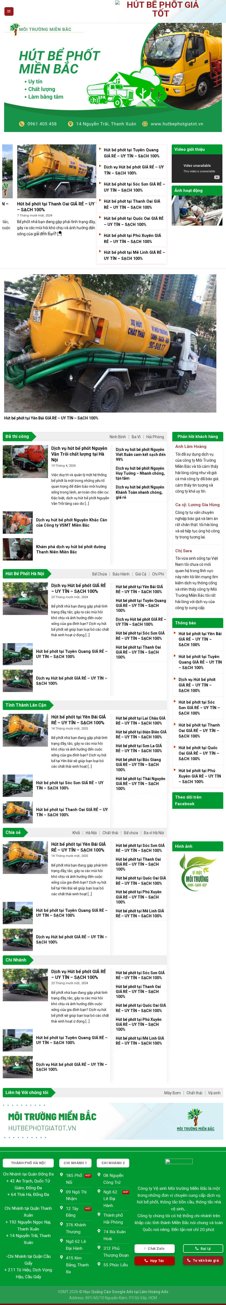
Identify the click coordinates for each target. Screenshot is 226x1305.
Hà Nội (91, 833)
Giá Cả (140, 574)
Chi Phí (158, 574)
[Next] (205, 336)
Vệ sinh (214, 1093)
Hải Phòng (155, 437)
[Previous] (16, 336)
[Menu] (8, 11)
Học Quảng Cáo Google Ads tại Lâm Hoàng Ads (125, 1292)
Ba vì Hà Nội (154, 833)
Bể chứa (131, 833)
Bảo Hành (121, 574)
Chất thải (110, 833)
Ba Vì (136, 437)
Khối (76, 833)
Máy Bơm (172, 1093)
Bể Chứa (99, 574)
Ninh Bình (118, 437)
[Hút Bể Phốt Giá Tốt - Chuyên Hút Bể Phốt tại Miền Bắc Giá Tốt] (160, 11)
